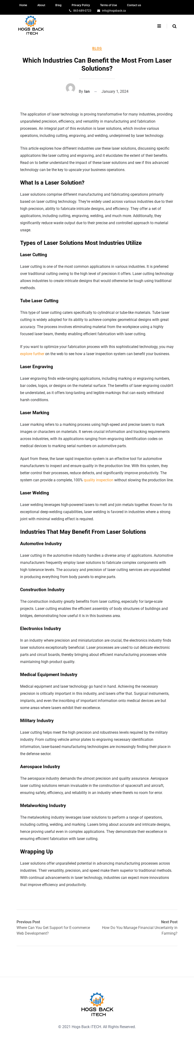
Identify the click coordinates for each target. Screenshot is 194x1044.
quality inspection (98, 480)
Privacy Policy (81, 5)
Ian (87, 91)
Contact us (134, 5)
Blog (58, 5)
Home (23, 5)
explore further (32, 354)
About (41, 5)
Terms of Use (108, 5)
